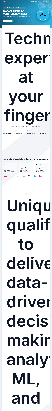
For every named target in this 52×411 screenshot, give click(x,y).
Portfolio (40, 1)
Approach (32, 1)
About (43, 1)
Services (36, 1)
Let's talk (47, 1)
